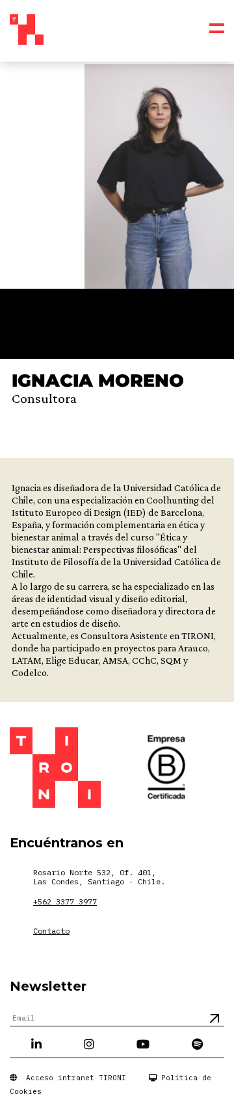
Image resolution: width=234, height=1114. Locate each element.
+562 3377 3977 (65, 901)
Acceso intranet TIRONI (71, 1077)
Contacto (51, 931)
